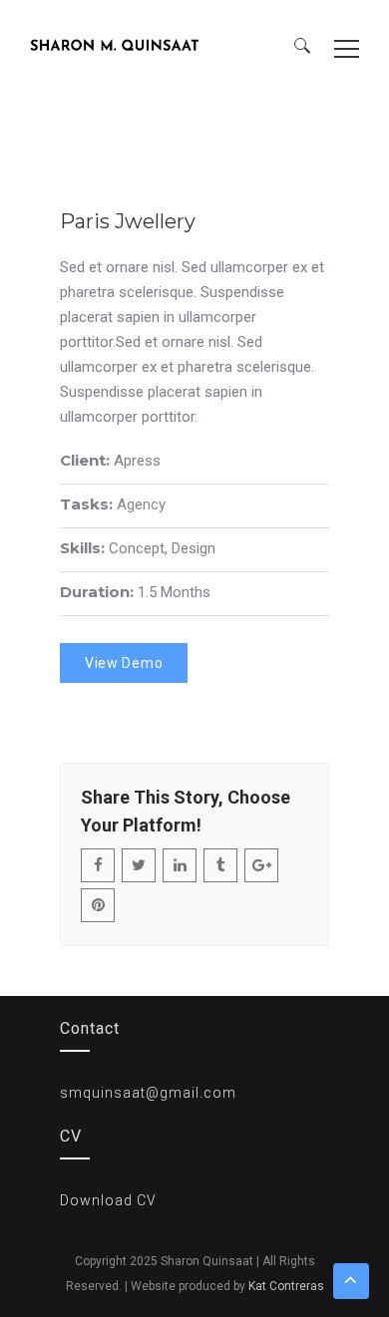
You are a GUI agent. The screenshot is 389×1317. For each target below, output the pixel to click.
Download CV (108, 1200)
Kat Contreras (286, 1286)
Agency (141, 504)
